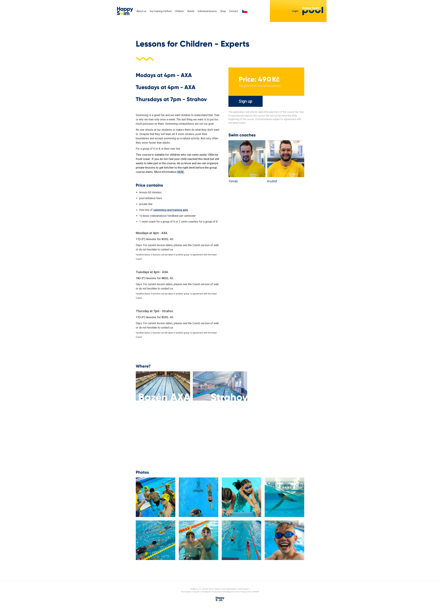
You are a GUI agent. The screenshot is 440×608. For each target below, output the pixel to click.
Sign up (245, 101)
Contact (233, 11)
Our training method (161, 11)
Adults (190, 11)
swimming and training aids (170, 210)
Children (179, 11)
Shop (223, 11)
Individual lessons (207, 11)
